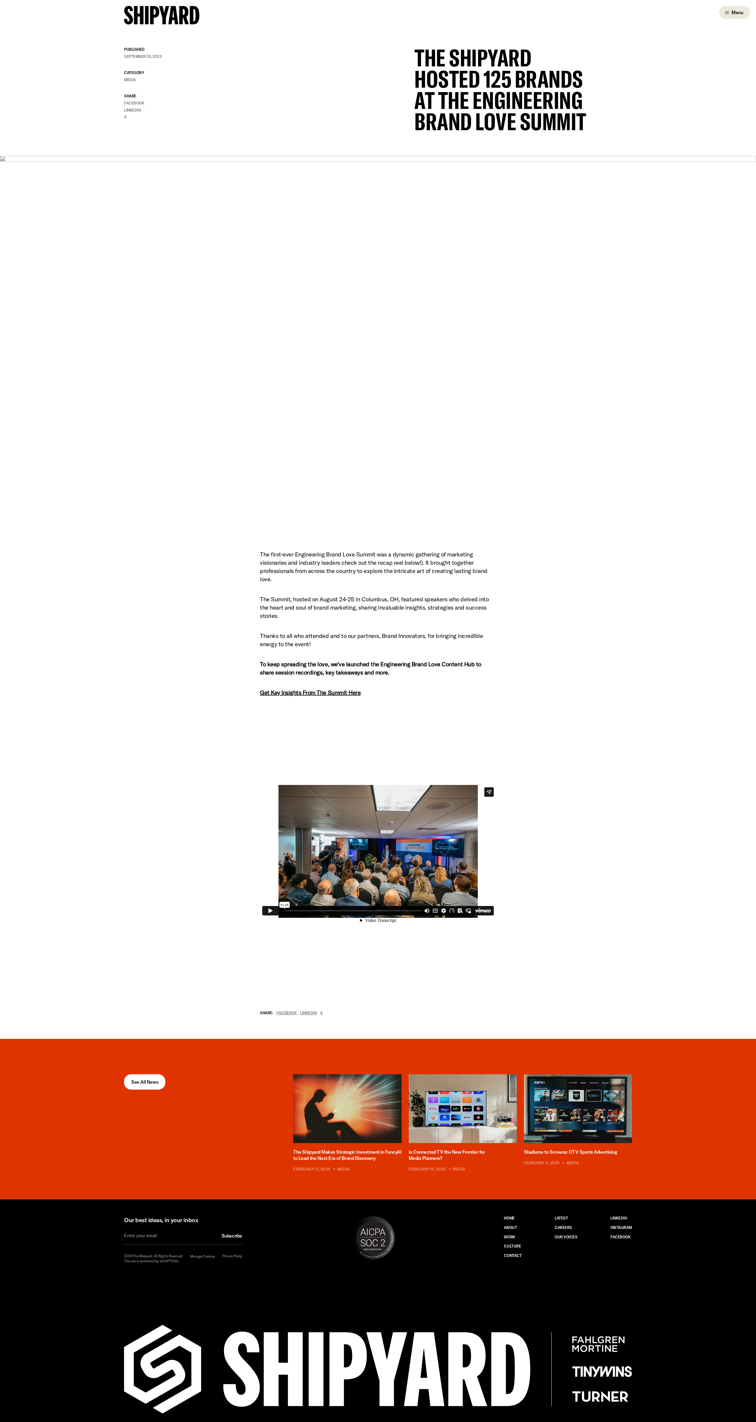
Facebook (134, 103)
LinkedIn (132, 110)
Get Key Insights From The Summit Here (310, 692)
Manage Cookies (202, 1256)
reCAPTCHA (169, 1261)
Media (130, 80)
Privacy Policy (232, 1256)
